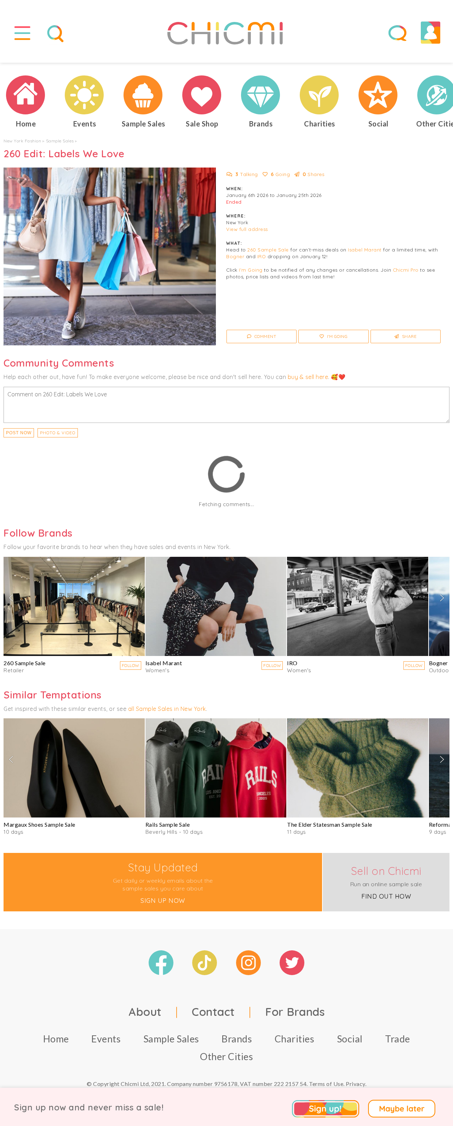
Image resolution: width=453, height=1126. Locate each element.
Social (350, 1039)
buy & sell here (308, 376)
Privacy (355, 1083)
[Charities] (319, 95)
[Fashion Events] (84, 95)
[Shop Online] (202, 95)
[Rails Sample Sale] (216, 767)
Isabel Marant (365, 250)
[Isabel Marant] (216, 606)
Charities (295, 1039)
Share (409, 336)
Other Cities (226, 1056)
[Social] (378, 95)
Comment (264, 336)
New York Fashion (22, 140)
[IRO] (357, 606)
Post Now (18, 432)
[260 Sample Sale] (74, 606)
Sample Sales (60, 140)
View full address (247, 229)
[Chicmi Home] (26, 95)
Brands (237, 1039)
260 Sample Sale (268, 250)
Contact (213, 1012)
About (145, 1012)
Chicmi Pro (406, 270)
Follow (130, 665)
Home (56, 1039)
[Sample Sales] (143, 95)
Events (106, 1039)
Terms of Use (326, 1083)
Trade (397, 1039)
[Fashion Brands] (261, 95)
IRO (261, 256)
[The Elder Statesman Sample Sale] (357, 767)
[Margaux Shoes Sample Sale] (74, 767)
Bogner (235, 256)
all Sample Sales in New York (167, 708)
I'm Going (251, 270)
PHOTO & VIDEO (57, 432)
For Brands (295, 1012)
